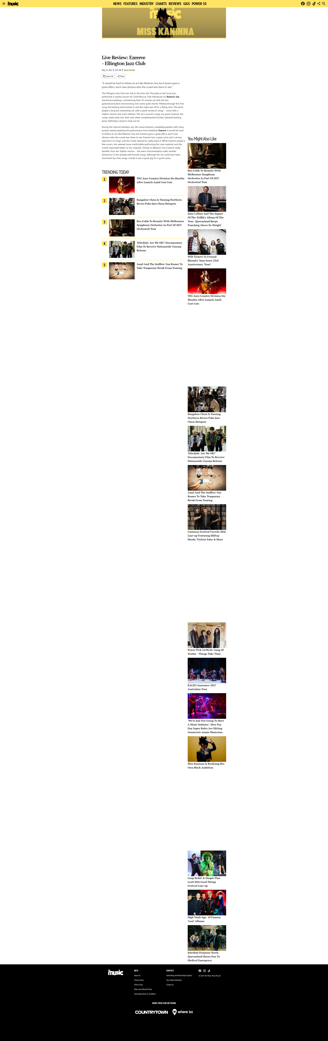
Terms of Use (138, 985)
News (117, 4)
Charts (161, 4)
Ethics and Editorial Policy (143, 989)
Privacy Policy (139, 980)
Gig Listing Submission (174, 980)
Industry (147, 4)
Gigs (186, 4)
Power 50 (199, 4)
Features (130, 4)
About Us (137, 975)
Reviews (175, 4)
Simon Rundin (129, 70)
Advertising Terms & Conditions (145, 994)
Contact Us (170, 985)
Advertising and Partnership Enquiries (179, 975)
